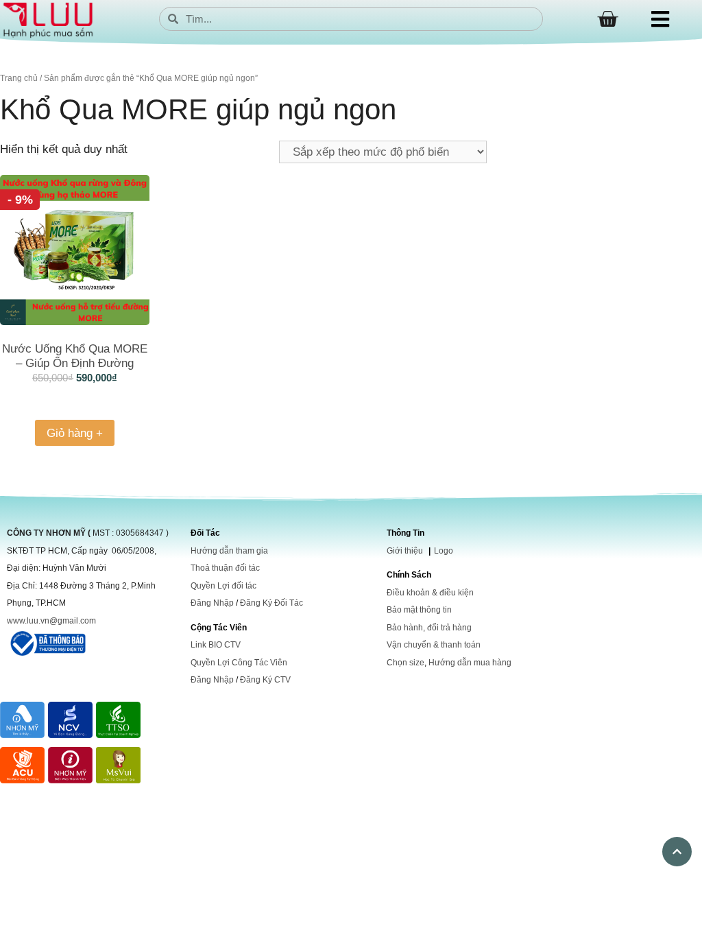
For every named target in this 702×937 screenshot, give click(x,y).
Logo (443, 551)
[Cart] (607, 19)
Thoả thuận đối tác (225, 568)
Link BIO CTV (216, 645)
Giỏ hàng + (75, 433)
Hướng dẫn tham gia (229, 551)
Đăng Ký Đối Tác (271, 603)
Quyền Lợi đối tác (223, 586)
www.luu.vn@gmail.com (51, 621)
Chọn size (405, 662)
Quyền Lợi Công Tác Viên (239, 662)
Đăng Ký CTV (265, 680)
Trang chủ (19, 78)
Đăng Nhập (212, 603)
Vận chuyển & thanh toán (434, 645)
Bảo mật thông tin (419, 610)
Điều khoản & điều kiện (430, 592)
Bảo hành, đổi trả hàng (429, 627)
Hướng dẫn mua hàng (469, 662)
